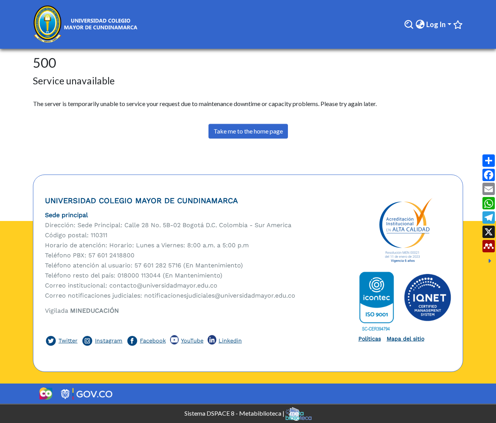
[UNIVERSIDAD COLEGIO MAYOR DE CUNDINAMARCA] (404, 230)
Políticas (369, 339)
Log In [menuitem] (436, 24)
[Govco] (86, 393)
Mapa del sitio (405, 339)
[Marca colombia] (45, 393)
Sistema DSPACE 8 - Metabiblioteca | (235, 412)
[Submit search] (409, 24)
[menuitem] (420, 24)
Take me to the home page (248, 131)
